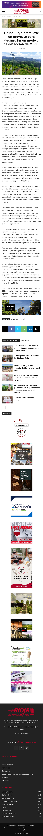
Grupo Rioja (14, 319)
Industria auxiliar (12, 16)
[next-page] (6, 407)
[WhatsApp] (24, 329)
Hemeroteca (6, 768)
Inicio (3, 16)
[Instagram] (21, 748)
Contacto (5, 777)
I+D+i (20, 16)
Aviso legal (5, 780)
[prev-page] (3, 407)
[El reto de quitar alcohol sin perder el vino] (7, 399)
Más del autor (25, 340)
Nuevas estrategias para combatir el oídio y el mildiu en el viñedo (27, 368)
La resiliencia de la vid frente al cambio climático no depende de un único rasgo (27, 348)
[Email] (36, 329)
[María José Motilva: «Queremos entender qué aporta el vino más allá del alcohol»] (7, 377)
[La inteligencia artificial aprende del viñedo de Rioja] (7, 358)
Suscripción (6, 771)
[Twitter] (18, 329)
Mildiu (22, 319)
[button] (3, 11)
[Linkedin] (30, 329)
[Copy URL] (5, 329)
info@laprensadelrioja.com (26, 742)
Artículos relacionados (10, 340)
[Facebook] (11, 329)
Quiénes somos (7, 765)
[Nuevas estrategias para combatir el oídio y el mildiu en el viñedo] (7, 368)
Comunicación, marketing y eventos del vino (17, 774)
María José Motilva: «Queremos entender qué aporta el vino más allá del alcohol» (26, 377)
